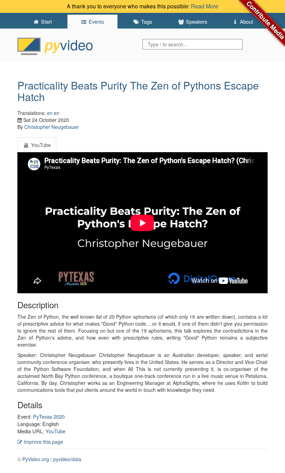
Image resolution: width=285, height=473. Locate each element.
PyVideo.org (35, 459)
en (49, 112)
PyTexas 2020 (49, 416)
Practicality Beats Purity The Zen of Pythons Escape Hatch (138, 91)
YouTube (55, 431)
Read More (204, 6)
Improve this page (42, 441)
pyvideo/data (67, 459)
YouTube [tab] (40, 144)
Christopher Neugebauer (51, 126)
